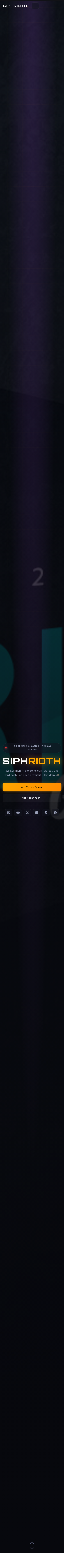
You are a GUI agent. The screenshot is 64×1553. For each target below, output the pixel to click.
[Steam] (46, 812)
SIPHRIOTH (15, 6)
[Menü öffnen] (35, 5)
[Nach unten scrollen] (32, 1545)
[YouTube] (18, 812)
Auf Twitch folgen (32, 787)
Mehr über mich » (32, 798)
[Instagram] (36, 812)
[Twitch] (8, 812)
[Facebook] (55, 812)
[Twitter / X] (27, 812)
